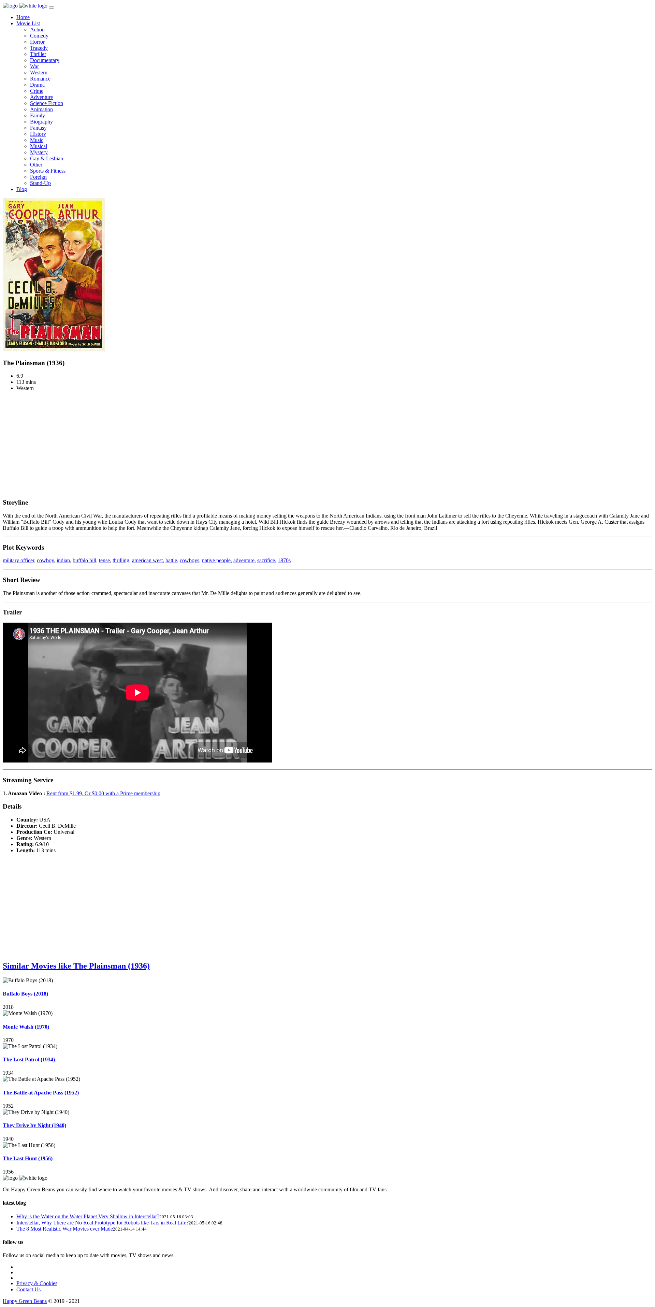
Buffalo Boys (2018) (25, 994)
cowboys (189, 560)
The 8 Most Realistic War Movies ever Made (64, 1229)
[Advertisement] (327, 444)
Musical (38, 146)
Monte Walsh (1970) (26, 1027)
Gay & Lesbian (46, 158)
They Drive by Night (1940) (34, 1125)
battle (171, 560)
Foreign (38, 177)
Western (38, 72)
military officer (18, 560)
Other (36, 165)
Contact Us (28, 1289)
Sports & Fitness (48, 171)
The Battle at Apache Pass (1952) (41, 1092)
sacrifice (266, 560)
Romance (40, 79)
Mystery (39, 152)
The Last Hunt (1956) (28, 1158)
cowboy (45, 560)
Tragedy (39, 48)
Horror (37, 42)
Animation (41, 109)
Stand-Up (40, 183)
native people (216, 560)
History (38, 134)
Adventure (41, 97)
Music (36, 140)
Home (23, 17)
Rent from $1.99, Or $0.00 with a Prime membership (103, 793)
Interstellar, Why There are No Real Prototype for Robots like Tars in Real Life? (102, 1222)
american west (147, 560)
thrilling (121, 560)
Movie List (28, 23)
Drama (37, 85)
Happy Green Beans (25, 1301)
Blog (21, 189)
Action (37, 29)
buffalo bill (84, 560)
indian (63, 560)
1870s (284, 560)
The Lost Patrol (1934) (29, 1059)
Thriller (38, 54)
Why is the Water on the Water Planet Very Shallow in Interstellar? (87, 1216)
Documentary (44, 60)
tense (104, 560)
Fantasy (38, 128)
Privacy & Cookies (36, 1283)
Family (37, 115)
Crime (36, 91)
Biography (41, 122)
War (34, 66)
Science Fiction (46, 103)
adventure (243, 560)
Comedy (39, 36)
